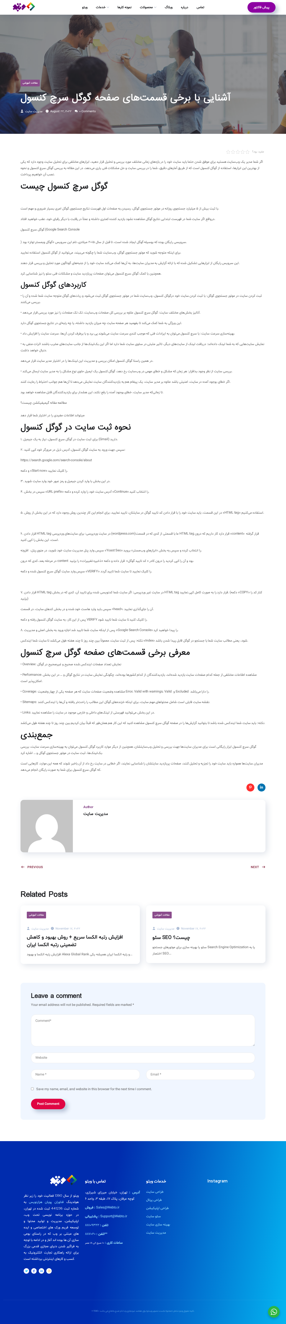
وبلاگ (169, 7)
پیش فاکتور (261, 7)
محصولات (146, 7)
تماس (200, 7)
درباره (184, 7)
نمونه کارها (124, 7)
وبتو (85, 7)
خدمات (101, 7)
